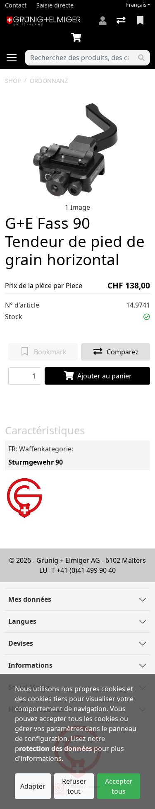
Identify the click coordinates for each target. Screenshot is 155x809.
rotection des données (55, 748)
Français (136, 4)
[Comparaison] (122, 20)
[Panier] (78, 37)
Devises (20, 643)
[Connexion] (103, 20)
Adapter (32, 786)
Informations (30, 665)
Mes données (29, 599)
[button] (146, 316)
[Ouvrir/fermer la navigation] (15, 57)
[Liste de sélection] (141, 20)
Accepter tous (119, 786)
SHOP (13, 81)
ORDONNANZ (49, 81)
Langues (22, 621)
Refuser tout (74, 786)
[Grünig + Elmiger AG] (24, 496)
